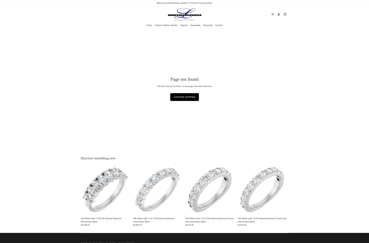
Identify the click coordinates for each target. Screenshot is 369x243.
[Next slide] (127, 190)
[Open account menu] (279, 14)
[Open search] (273, 14)
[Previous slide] (85, 190)
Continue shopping (184, 97)
